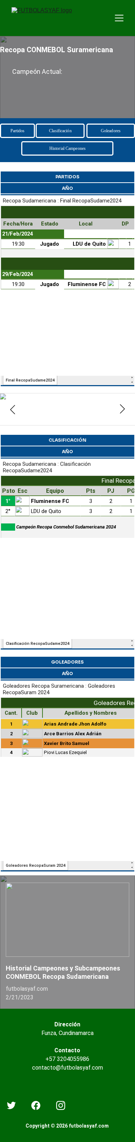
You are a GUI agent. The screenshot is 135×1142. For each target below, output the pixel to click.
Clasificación (60, 130)
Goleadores (111, 130)
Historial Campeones (67, 148)
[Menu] (119, 18)
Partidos (17, 130)
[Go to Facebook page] (35, 1105)
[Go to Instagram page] (60, 1105)
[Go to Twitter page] (11, 1105)
